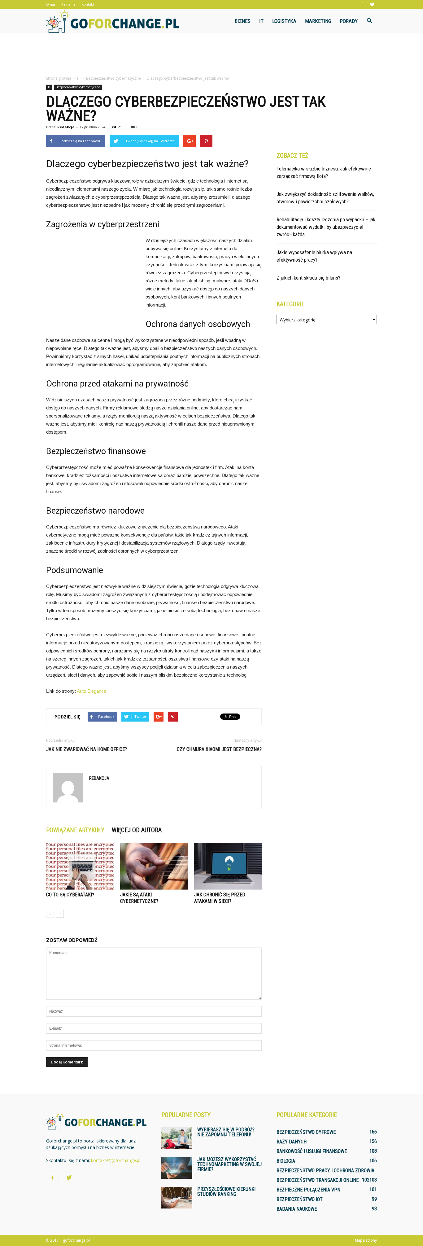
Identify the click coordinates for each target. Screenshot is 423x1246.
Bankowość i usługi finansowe (312, 1151)
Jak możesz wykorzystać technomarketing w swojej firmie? (229, 1164)
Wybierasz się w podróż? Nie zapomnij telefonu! (226, 1132)
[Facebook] (362, 4)
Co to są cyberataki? (70, 895)
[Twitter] (372, 4)
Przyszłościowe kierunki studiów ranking (226, 1191)
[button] (369, 21)
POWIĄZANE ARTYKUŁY (75, 830)
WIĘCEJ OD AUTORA (137, 830)
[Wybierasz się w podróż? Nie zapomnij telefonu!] (176, 1138)
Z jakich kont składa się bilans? (308, 278)
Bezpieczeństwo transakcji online (318, 1180)
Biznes (243, 21)
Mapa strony (366, 1240)
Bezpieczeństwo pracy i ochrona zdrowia (325, 1170)
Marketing (318, 21)
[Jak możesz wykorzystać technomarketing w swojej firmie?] (176, 1168)
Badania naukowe (297, 1209)
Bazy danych (292, 1142)
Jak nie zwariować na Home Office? (86, 749)
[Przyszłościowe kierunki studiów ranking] (176, 1197)
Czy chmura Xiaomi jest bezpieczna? (219, 749)
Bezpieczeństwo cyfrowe (306, 1132)
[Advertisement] (211, 55)
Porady (349, 21)
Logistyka (284, 21)
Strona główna (58, 78)
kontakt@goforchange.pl (115, 1160)
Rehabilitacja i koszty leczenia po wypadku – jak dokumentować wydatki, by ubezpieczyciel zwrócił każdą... (326, 226)
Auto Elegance (91, 691)
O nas (50, 4)
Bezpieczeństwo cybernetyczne (78, 87)
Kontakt (87, 4)
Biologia (286, 1161)
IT (261, 21)
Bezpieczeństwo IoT (300, 1199)
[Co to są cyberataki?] (80, 866)
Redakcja (66, 127)
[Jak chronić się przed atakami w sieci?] (228, 866)
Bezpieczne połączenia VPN (308, 1190)
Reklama (68, 4)
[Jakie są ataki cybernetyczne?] (154, 866)
